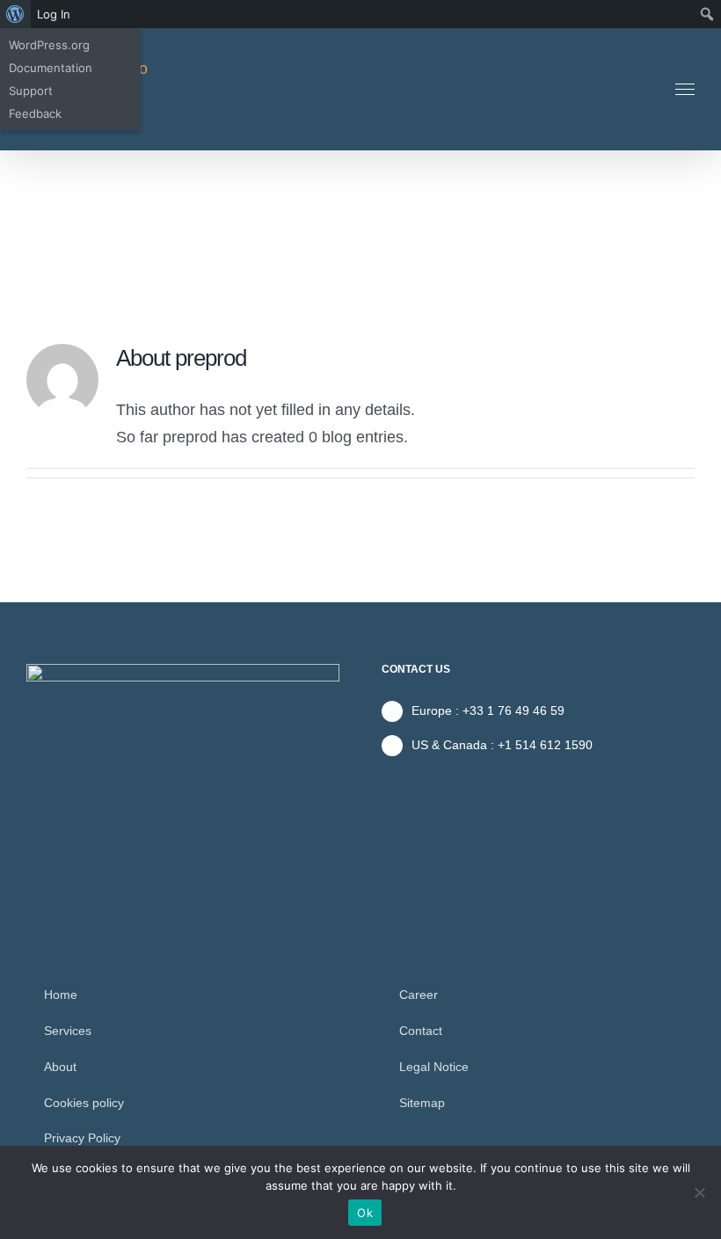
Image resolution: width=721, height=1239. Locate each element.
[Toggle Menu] (685, 90)
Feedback (35, 113)
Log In (53, 14)
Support (31, 91)
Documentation (50, 68)
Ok (365, 1213)
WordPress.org (49, 45)
